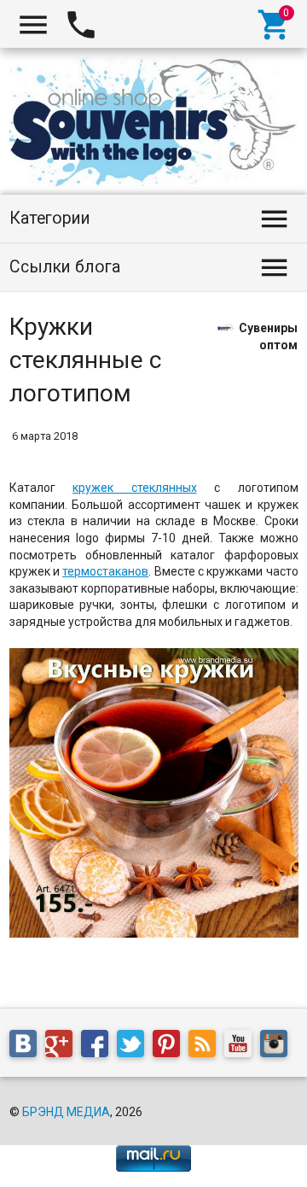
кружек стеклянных (134, 487)
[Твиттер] (135, 1047)
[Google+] (63, 1047)
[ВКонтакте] (27, 1047)
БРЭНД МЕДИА (66, 1112)
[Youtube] (242, 1047)
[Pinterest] (170, 1047)
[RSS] (206, 1047)
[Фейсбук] (99, 1047)
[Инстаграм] (278, 1047)
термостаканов (105, 571)
